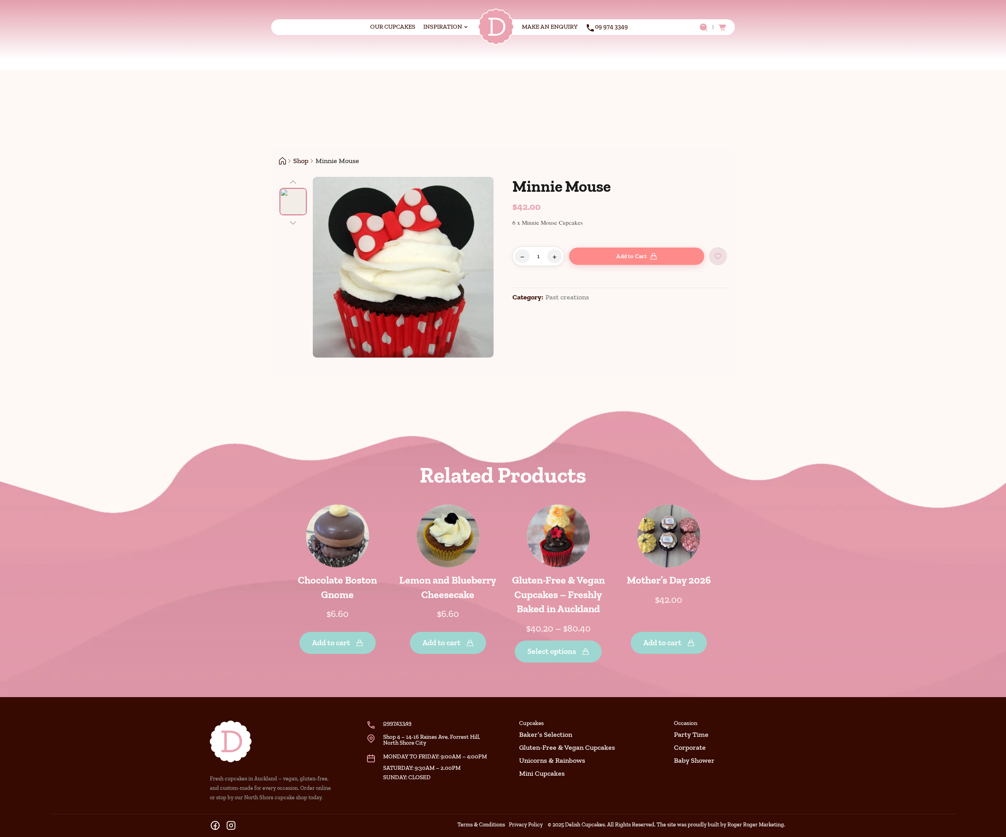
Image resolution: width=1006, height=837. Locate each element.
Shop (300, 160)
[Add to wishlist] (718, 256)
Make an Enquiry (550, 26)
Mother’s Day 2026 (669, 580)
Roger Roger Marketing (755, 824)
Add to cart (331, 642)
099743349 (397, 723)
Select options (551, 651)
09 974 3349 (611, 26)
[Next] (293, 222)
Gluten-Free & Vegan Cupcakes (567, 747)
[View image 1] (293, 201)
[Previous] (293, 181)
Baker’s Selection (545, 734)
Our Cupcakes (392, 26)
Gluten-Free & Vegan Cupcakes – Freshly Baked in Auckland (558, 594)
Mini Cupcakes (542, 773)
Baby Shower (694, 760)
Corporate (690, 747)
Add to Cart (631, 256)
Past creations (567, 297)
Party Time (691, 734)
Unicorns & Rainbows (552, 760)
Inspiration (442, 26)
